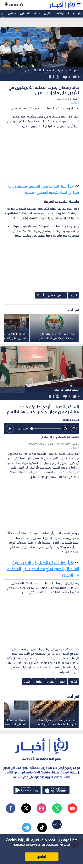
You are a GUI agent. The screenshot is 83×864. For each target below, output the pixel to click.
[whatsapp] (57, 808)
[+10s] (73, 428)
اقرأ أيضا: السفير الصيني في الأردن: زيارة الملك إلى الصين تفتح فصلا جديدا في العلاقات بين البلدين (43, 568)
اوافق (41, 857)
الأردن (47, 13)
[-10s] (65, 428)
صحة (37, 13)
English (13, 4)
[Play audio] (9, 428)
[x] (26, 808)
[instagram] (41, 808)
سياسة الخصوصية (23, 844)
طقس (12, 13)
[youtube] (72, 808)
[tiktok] (42, 827)
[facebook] (10, 808)
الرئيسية (77, 13)
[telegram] (26, 827)
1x (18, 428)
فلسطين (25, 13)
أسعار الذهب (62, 13)
